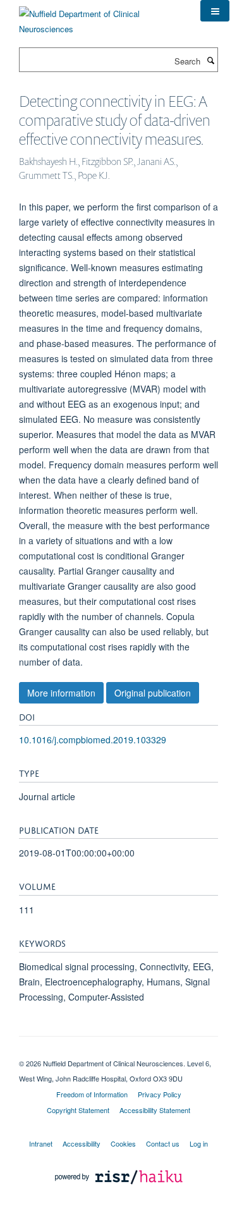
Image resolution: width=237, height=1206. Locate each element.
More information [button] (61, 692)
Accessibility (81, 1143)
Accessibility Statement (154, 1110)
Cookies (123, 1143)
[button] (214, 10)
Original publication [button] (152, 692)
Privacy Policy (159, 1094)
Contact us (162, 1143)
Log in (199, 1143)
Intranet (40, 1143)
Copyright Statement (78, 1110)
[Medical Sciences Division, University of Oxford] (118, 1052)
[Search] (210, 60)
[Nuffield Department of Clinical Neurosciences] (100, 17)
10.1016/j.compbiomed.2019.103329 (92, 739)
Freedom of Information (92, 1094)
